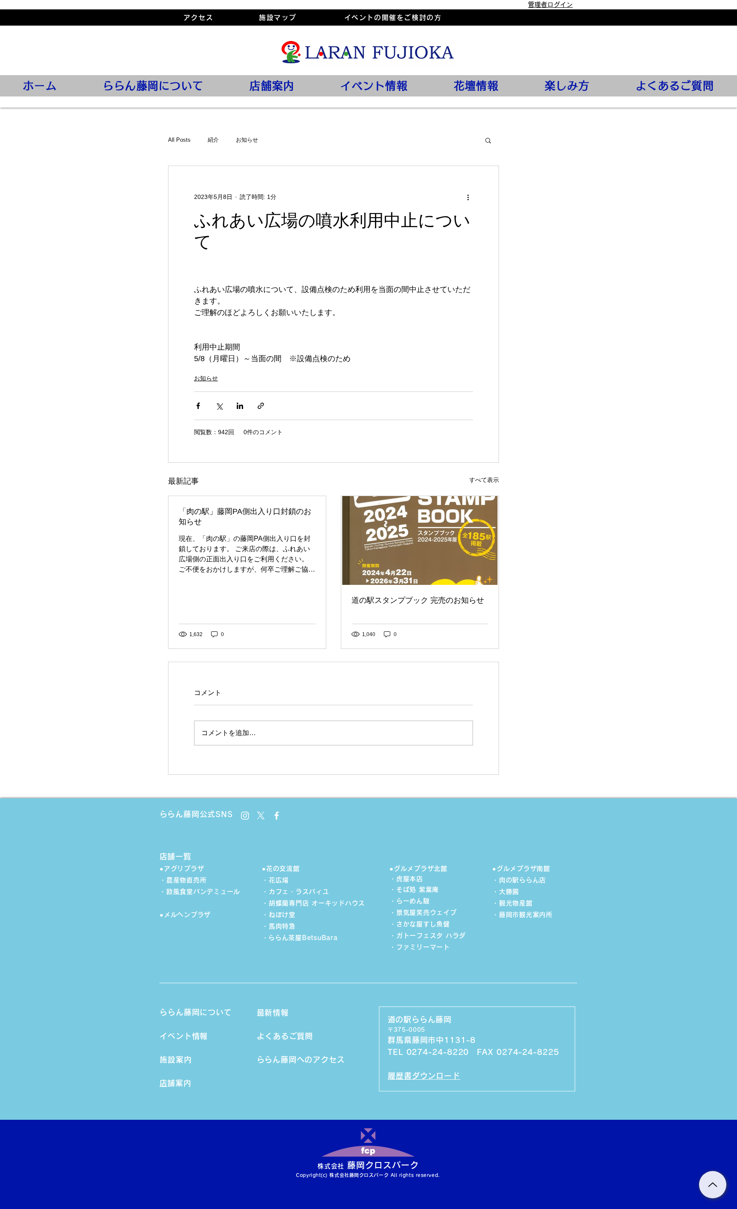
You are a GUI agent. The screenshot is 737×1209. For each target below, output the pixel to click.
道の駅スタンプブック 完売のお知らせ (417, 600)
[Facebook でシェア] (198, 406)
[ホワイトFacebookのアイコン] (276, 815)
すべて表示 (484, 479)
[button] (488, 140)
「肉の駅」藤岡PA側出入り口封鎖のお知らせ (245, 516)
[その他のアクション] (468, 197)
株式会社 (330, 1166)
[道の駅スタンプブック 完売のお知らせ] (420, 540)
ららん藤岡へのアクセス (304, 1059)
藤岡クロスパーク (383, 1165)
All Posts (179, 140)
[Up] (712, 1184)
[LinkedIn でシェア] (240, 406)
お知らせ (247, 140)
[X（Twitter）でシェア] (219, 406)
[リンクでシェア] (261, 406)
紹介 (213, 140)
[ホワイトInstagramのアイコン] (245, 815)
